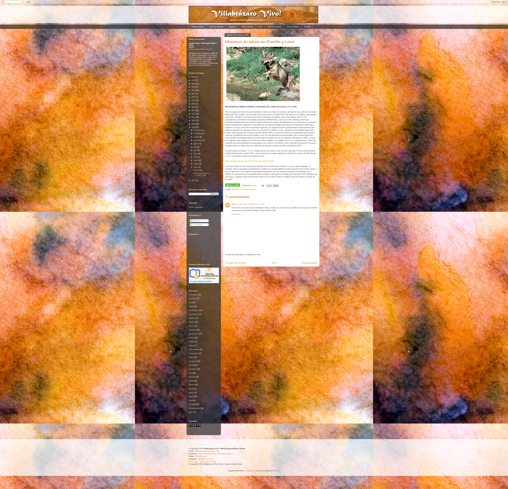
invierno (192, 342)
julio (195, 147)
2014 (194, 107)
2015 (194, 104)
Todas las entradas (216, 27)
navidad (192, 365)
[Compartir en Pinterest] (277, 185)
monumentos (194, 353)
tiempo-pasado (194, 408)
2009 (194, 124)
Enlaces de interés (274, 27)
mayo (196, 154)
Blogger (276, 471)
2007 (194, 180)
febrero (196, 164)
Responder (236, 214)
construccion (194, 310)
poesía (191, 389)
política (191, 393)
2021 (194, 90)
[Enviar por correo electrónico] (267, 185)
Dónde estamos (247, 27)
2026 (194, 77)
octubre (197, 137)
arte (190, 302)
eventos (192, 322)
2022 (194, 87)
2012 (194, 114)
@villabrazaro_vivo (206, 459)
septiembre (198, 140)
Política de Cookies (208, 461)
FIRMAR (250, 151)
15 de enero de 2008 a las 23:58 (250, 204)
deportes (192, 318)
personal (192, 377)
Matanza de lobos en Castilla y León (201, 174)
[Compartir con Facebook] (275, 185)
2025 (194, 80)
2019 (194, 94)
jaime (234, 204)
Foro (260, 27)
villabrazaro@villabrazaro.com (200, 49)
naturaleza (244, 189)
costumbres (193, 314)
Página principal (197, 27)
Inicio (274, 263)
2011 (194, 117)
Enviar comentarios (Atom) (277, 272)
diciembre (198, 130)
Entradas (195, 221)
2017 (194, 97)
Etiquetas (232, 27)
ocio (190, 373)
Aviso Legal (193, 461)
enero (196, 167)
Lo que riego (197, 170)
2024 (194, 84)
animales (235, 189)
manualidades (194, 349)
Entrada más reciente (235, 263)
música (191, 357)
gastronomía (193, 334)
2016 (194, 100)
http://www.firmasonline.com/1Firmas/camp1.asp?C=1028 (249, 161)
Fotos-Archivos (293, 27)
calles (191, 306)
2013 (194, 110)
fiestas (191, 326)
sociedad (192, 404)
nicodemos (249, 471)
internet (191, 338)
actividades (193, 295)
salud (191, 400)
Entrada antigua (309, 263)
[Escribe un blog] (270, 185)
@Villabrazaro (201, 456)
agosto (196, 144)
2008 (194, 127)
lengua (191, 346)
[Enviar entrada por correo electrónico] (262, 185)
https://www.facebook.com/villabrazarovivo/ (216, 454)
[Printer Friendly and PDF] (232, 185)
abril (195, 157)
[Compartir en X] (272, 185)
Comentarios (197, 225)
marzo (196, 160)
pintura (191, 381)
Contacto (307, 27)
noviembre (198, 133)
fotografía (192, 330)
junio (196, 150)
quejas (253, 189)
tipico (191, 412)
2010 (194, 120)
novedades (193, 369)
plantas (191, 385)
